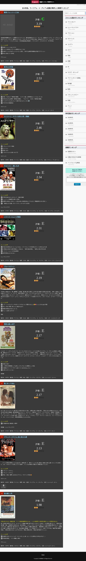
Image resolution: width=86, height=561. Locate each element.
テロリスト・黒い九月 (11, 166)
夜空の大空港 (8, 67)
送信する (77, 184)
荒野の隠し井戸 (9, 324)
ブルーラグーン (9, 266)
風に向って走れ (9, 383)
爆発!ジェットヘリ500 (11, 12)
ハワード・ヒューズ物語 (12, 217)
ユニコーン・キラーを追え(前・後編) (16, 116)
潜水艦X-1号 (8, 493)
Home (43, 554)
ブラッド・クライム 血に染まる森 (15, 437)
